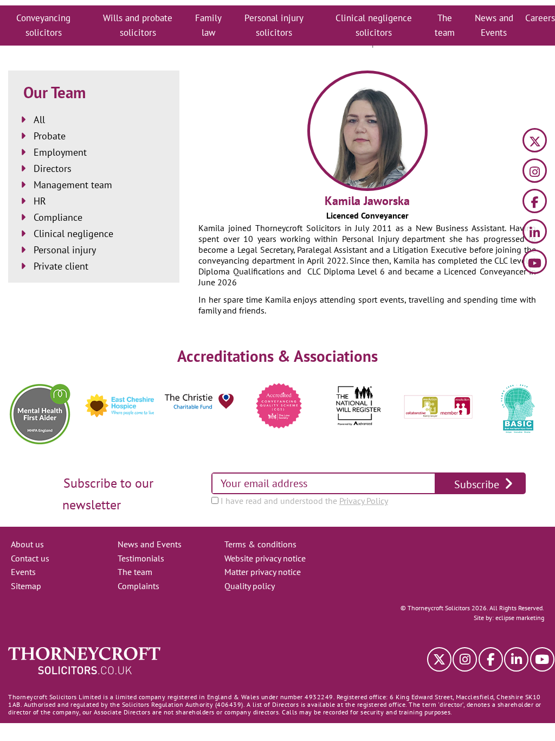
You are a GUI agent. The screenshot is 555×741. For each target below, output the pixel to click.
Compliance (58, 217)
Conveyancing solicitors (43, 25)
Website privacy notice (265, 558)
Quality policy (249, 585)
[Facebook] (534, 202)
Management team (73, 184)
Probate (50, 136)
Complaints (138, 585)
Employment (60, 152)
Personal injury (65, 250)
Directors (53, 168)
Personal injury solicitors (274, 25)
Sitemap (26, 585)
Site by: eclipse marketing (509, 618)
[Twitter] (534, 142)
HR (40, 201)
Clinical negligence (73, 233)
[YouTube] (534, 263)
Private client (61, 266)
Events (23, 571)
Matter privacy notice (262, 571)
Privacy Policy (363, 500)
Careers (540, 18)
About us (27, 544)
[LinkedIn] (534, 233)
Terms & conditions (260, 544)
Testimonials (141, 558)
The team (445, 25)
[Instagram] (534, 172)
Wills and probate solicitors (137, 25)
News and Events (494, 25)
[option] (40, 414)
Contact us (30, 558)
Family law (208, 25)
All (39, 119)
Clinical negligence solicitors (373, 25)
